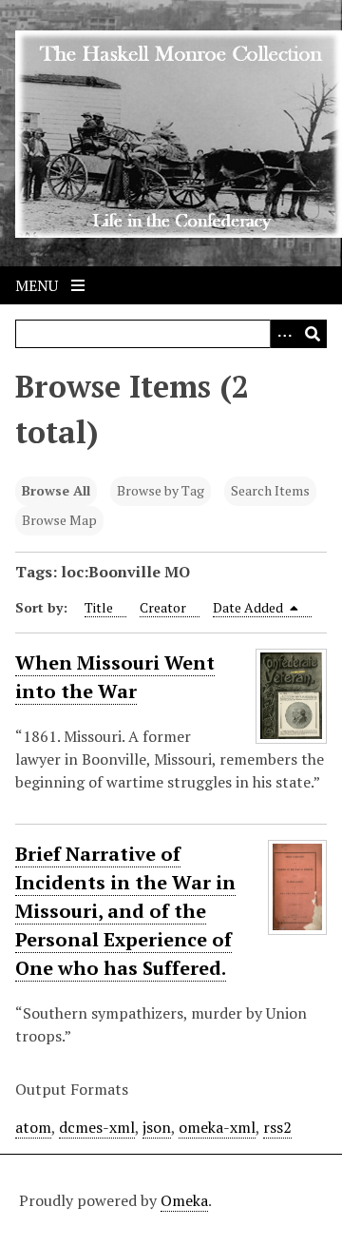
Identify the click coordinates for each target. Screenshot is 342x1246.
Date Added (249, 607)
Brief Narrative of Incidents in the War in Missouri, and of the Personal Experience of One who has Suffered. (125, 911)
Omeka (184, 1200)
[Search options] (284, 334)
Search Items (270, 490)
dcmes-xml (97, 1127)
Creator (163, 607)
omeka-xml (217, 1127)
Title (99, 607)
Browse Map (59, 520)
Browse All (56, 490)
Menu (38, 285)
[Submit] (312, 334)
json (156, 1127)
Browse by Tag (160, 490)
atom (33, 1127)
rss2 (277, 1127)
